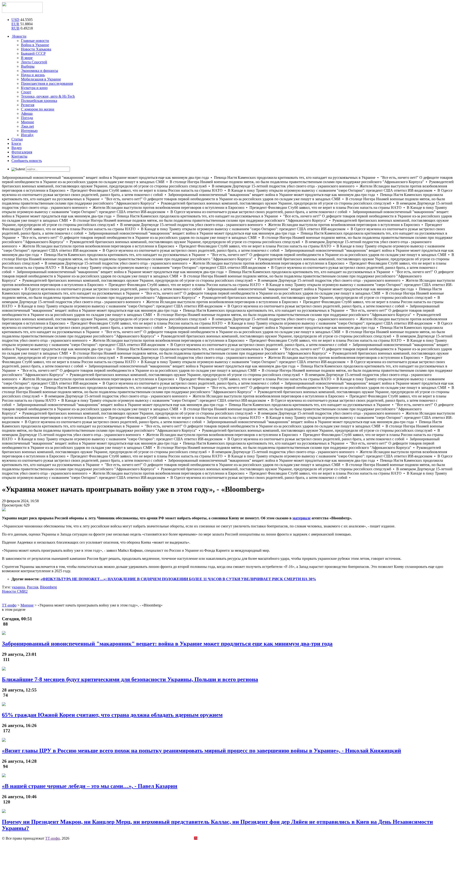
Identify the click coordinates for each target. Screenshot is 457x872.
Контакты (19, 156)
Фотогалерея (21, 152)
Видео (16, 148)
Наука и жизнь (33, 75)
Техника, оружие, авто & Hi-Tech (48, 96)
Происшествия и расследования (47, 83)
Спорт (26, 92)
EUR (15, 24)
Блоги (16, 143)
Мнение (27, 122)
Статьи (17, 139)
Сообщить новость (26, 161)
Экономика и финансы (39, 71)
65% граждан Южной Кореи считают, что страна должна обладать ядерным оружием (112, 715)
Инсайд (27, 135)
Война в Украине (35, 45)
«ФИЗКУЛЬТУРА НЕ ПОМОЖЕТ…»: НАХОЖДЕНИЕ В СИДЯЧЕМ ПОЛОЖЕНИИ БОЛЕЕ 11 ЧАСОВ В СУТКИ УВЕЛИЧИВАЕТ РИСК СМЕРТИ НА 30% (178, 579)
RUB (15, 28)
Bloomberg (48, 587)
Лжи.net (27, 126)
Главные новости (35, 41)
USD (15, 20)
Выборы (28, 66)
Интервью (29, 131)
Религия (27, 105)
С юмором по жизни (37, 109)
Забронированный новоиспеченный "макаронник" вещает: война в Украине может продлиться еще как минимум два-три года (167, 644)
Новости (18, 36)
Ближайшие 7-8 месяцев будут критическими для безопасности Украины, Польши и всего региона (130, 679)
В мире (27, 58)
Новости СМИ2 (15, 591)
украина (18, 587)
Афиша (27, 113)
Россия (32, 587)
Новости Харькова (36, 49)
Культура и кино (34, 88)
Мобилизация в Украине (41, 79)
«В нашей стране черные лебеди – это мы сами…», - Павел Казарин (89, 786)
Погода (27, 118)
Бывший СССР (33, 53)
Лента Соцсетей (34, 62)
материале (302, 518)
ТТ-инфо (52, 838)
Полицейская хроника (39, 101)
